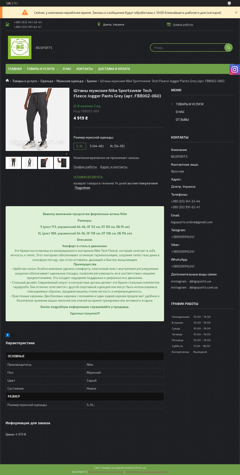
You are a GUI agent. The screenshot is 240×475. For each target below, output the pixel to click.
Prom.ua (140, 467)
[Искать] (228, 47)
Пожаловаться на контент (106, 471)
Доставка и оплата (114, 69)
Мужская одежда (69, 81)
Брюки (92, 81)
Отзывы (182, 119)
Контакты (84, 69)
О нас (67, 69)
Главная (15, 69)
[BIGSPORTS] (19, 47)
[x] (13, 336)
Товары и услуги (40, 69)
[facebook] (8, 336)
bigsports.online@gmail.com (192, 222)
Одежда (47, 81)
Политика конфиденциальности (147, 471)
